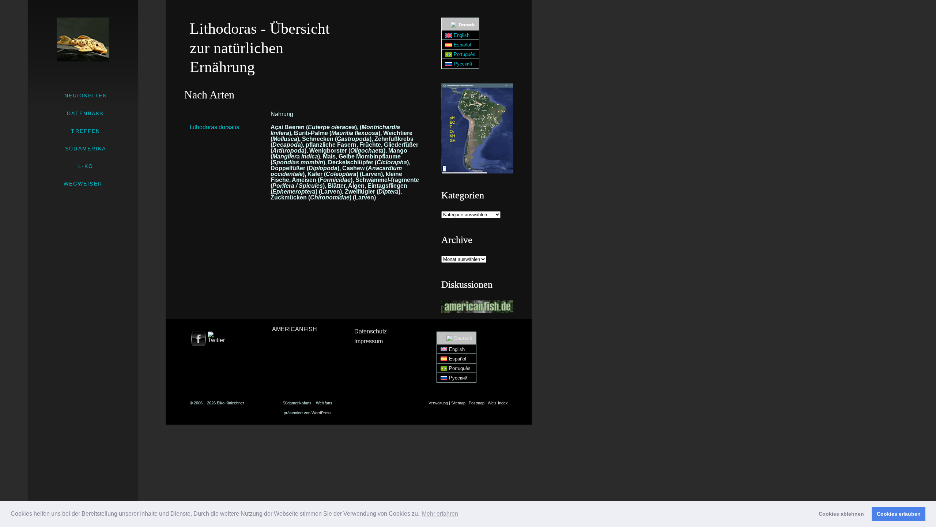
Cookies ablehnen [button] (841, 514)
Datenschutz (370, 331)
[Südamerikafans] (83, 39)
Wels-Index (498, 403)
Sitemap (458, 403)
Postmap (476, 403)
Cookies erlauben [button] (899, 514)
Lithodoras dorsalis (214, 127)
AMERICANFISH (294, 329)
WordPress (322, 413)
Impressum (368, 341)
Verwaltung (438, 403)
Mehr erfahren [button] (440, 514)
